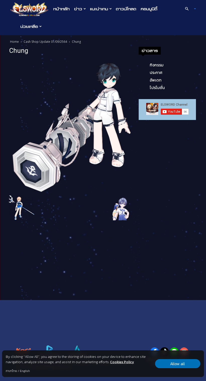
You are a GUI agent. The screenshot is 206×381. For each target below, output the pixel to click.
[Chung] (71, 126)
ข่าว (78, 9)
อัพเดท (156, 80)
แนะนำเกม (99, 9)
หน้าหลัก (61, 9)
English (25, 371)
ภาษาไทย (11, 371)
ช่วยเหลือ (29, 26)
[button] (188, 9)
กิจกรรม (157, 65)
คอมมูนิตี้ (149, 9)
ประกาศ (156, 72)
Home (14, 41)
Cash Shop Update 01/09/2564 (45, 41)
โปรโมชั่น (157, 87)
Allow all (177, 364)
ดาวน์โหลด (126, 9)
